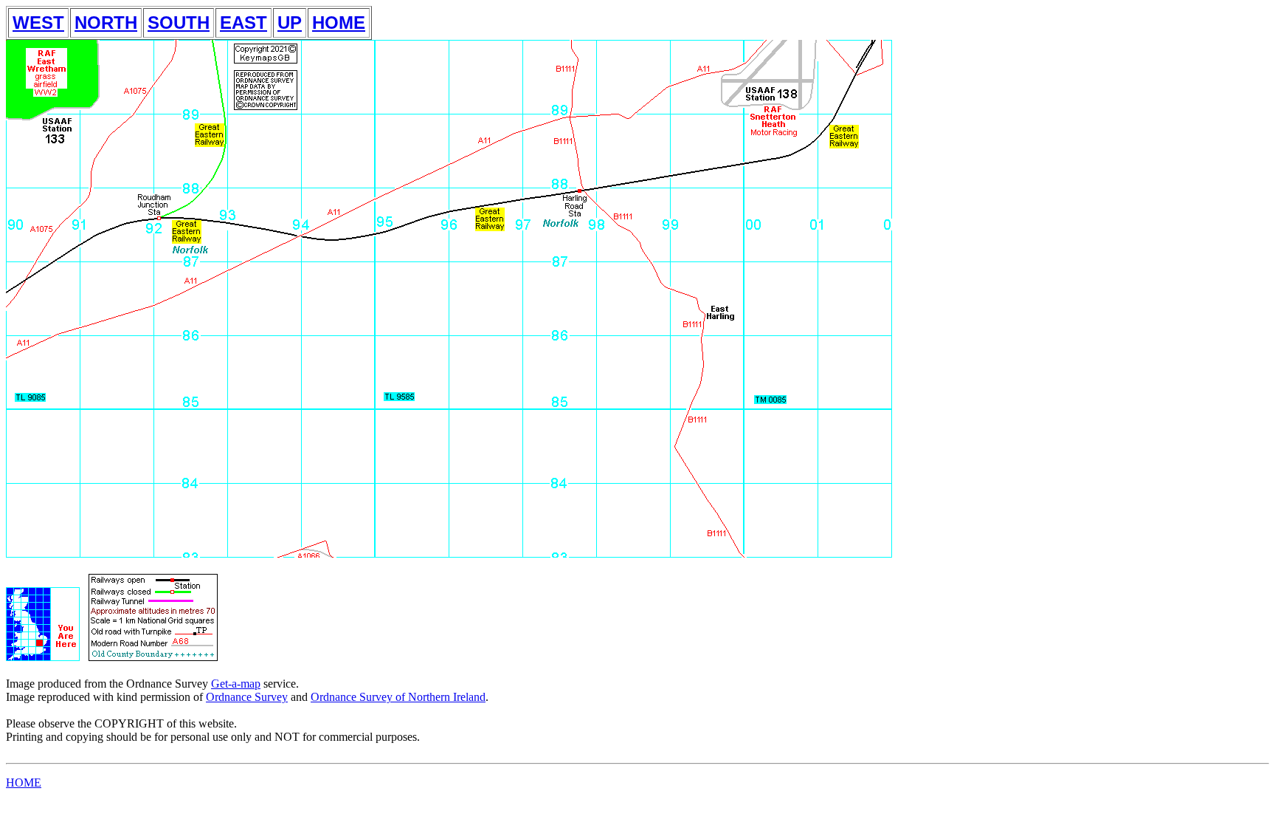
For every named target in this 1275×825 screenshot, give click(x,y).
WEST (38, 22)
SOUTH (179, 22)
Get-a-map (235, 683)
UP (289, 22)
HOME (338, 22)
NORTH (106, 22)
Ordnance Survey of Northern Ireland (398, 697)
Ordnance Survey (247, 697)
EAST (243, 22)
